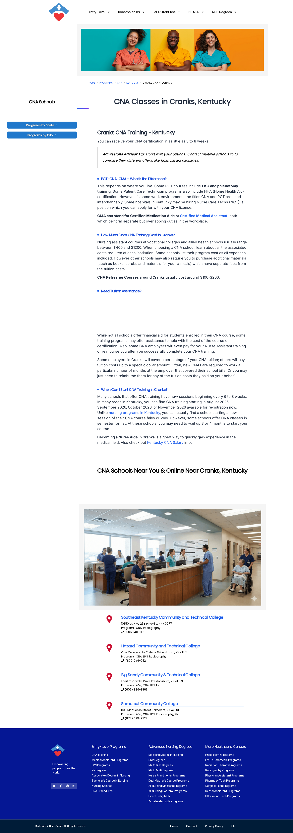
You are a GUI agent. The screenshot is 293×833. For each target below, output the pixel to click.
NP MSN (194, 12)
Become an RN (129, 12)
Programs (106, 82)
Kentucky (132, 82)
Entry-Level (97, 12)
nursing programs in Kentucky (134, 413)
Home (92, 82)
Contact (191, 826)
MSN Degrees (222, 12)
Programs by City (40, 135)
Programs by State (40, 125)
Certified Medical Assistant (203, 216)
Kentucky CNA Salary (165, 442)
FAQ (233, 826)
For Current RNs (164, 12)
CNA (119, 82)
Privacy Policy (214, 826)
